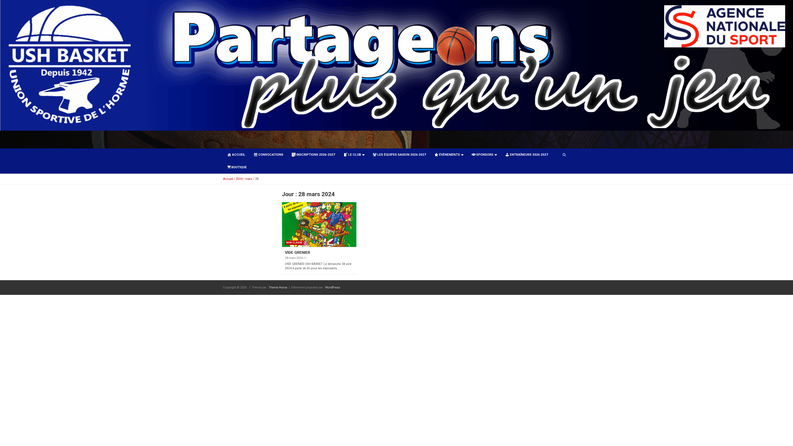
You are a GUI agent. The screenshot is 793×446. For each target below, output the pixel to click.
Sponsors (484, 155)
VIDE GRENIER (297, 252)
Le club (354, 155)
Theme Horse (278, 287)
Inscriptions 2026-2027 (315, 155)
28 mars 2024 (294, 258)
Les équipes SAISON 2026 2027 (401, 155)
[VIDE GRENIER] (319, 224)
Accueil (238, 155)
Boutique (239, 167)
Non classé (294, 242)
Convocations (270, 155)
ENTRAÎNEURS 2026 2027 (529, 155)
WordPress (332, 287)
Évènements (449, 155)
